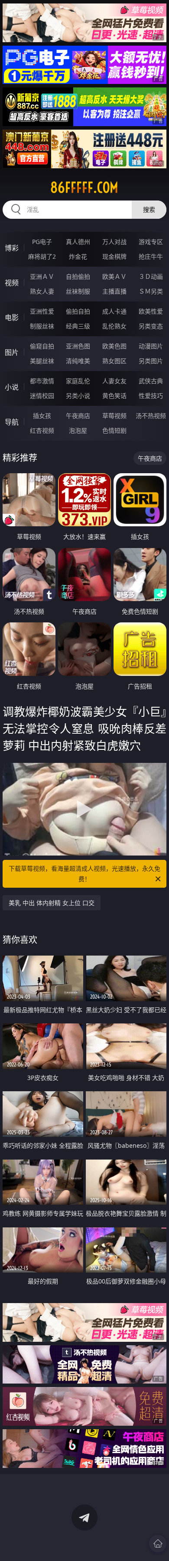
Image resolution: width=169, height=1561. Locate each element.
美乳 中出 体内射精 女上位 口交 (51, 903)
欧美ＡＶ (114, 276)
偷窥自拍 (42, 346)
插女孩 (42, 415)
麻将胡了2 (42, 256)
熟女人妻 (42, 291)
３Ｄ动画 (151, 276)
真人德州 (78, 241)
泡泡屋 (78, 430)
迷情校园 (42, 395)
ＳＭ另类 (151, 291)
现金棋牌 (114, 256)
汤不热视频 (151, 415)
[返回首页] (157, 1543)
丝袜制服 (78, 291)
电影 (12, 317)
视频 (12, 282)
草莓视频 (114, 415)
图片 (12, 352)
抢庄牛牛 (151, 256)
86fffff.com (84, 187)
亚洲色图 (78, 346)
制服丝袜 (42, 326)
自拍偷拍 (78, 276)
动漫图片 (151, 346)
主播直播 (114, 291)
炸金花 (78, 256)
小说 (12, 387)
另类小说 (78, 395)
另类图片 (151, 361)
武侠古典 (151, 381)
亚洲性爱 (42, 311)
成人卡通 (114, 311)
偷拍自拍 (78, 311)
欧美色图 (114, 346)
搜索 (149, 209)
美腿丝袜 (42, 361)
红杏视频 (42, 430)
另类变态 (151, 326)
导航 (12, 422)
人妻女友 (114, 381)
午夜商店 (78, 415)
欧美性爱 (151, 311)
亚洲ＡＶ (42, 276)
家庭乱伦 (78, 381)
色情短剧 (114, 430)
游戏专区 (151, 241)
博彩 (12, 248)
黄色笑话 (114, 395)
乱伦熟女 (114, 326)
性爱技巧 (151, 395)
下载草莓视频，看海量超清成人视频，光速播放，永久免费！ (84, 873)
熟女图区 (114, 361)
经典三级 (78, 326)
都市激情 (42, 381)
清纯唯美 (78, 361)
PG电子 (42, 241)
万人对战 (114, 241)
